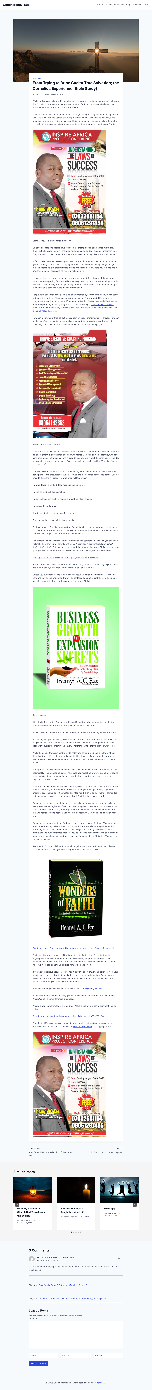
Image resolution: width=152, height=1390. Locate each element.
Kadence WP (100, 1383)
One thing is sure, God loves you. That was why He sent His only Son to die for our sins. (75, 948)
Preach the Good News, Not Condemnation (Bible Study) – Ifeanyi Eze (72, 1298)
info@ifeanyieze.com (93, 988)
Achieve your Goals (114, 4)
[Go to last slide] (17, 1204)
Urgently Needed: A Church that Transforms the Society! (31, 1212)
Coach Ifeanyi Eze (42, 94)
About (100, 4)
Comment (34, 1318)
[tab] (71, 1232)
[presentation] (32, 1190)
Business (137, 4)
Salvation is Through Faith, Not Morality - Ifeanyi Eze (64, 1285)
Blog (128, 4)
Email (65, 1355)
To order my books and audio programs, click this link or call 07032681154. (68, 1016)
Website (98, 1355)
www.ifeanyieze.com (58, 1023)
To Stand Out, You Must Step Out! (107, 1150)
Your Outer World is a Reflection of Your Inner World (50, 1152)
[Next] (135, 1204)
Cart (146, 4)
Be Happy (109, 1208)
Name (33, 1355)
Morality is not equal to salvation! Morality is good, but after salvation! (66, 557)
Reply (119, 1258)
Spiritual (37, 78)
